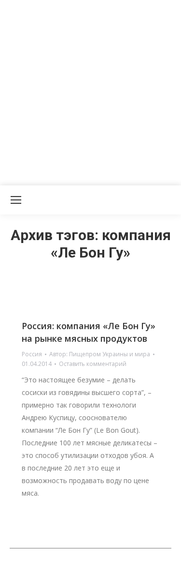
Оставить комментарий (92, 364)
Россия (32, 354)
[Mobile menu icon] (16, 200)
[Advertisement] (90, 91)
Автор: (99, 354)
